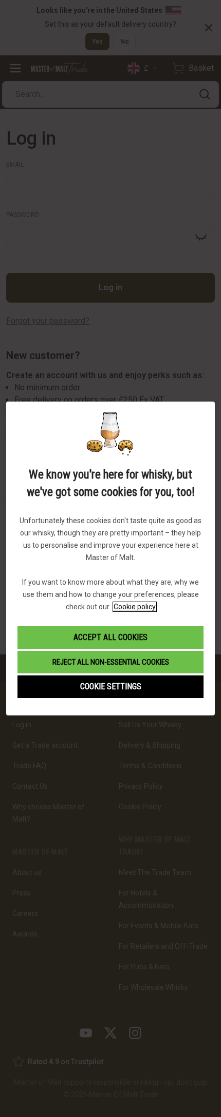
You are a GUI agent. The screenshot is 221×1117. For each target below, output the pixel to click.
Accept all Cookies (110, 637)
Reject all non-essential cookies (110, 662)
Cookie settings (110, 686)
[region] (110, 558)
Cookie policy (135, 607)
